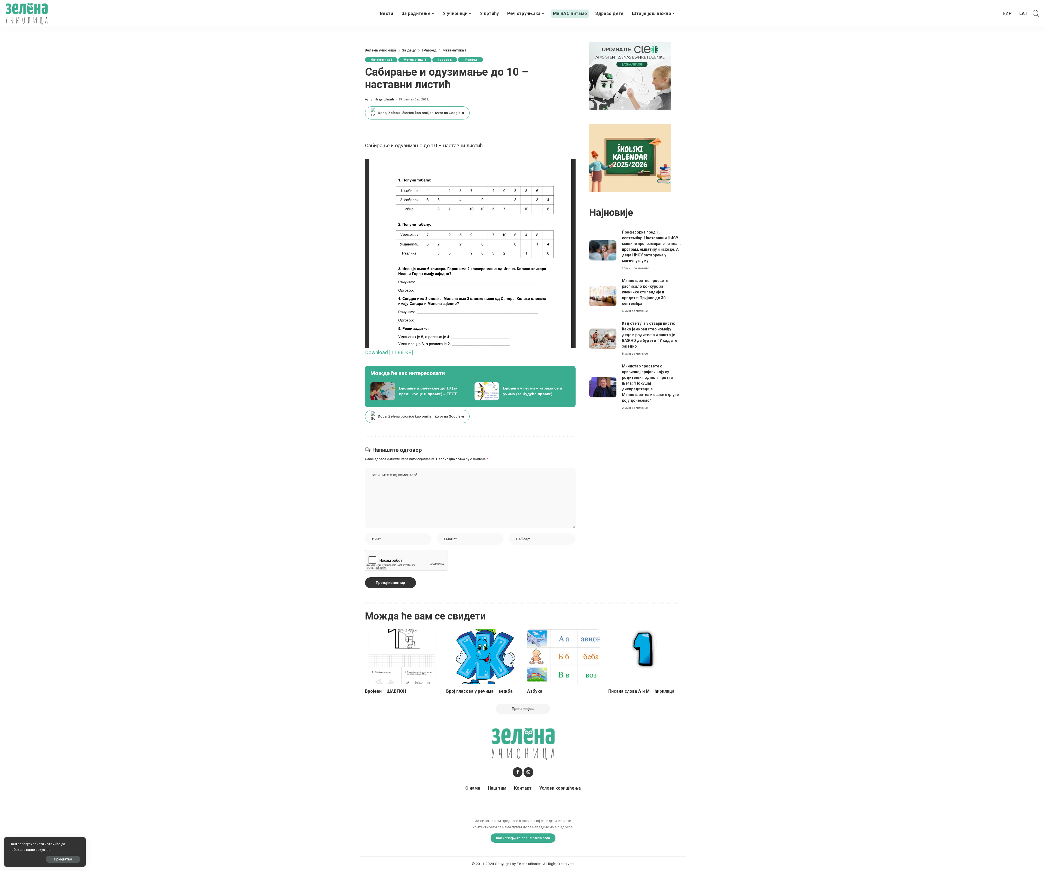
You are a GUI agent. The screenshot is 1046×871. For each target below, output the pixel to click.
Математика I (381, 60)
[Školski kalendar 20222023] (630, 157)
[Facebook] (517, 772)
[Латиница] (1024, 13)
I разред (445, 60)
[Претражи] (1036, 13)
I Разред (470, 60)
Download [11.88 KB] (389, 352)
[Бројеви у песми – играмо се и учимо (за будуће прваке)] (522, 391)
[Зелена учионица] (26, 13)
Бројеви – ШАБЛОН (385, 691)
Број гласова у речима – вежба (479, 691)
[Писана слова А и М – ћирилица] (644, 656)
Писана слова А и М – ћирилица (641, 691)
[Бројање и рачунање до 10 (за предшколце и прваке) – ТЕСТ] (418, 391)
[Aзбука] (563, 656)
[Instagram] (528, 772)
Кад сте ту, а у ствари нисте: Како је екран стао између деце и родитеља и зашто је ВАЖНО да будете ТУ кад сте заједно (649, 334)
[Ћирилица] (1007, 13)
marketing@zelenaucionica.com (523, 838)
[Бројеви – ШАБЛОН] (401, 656)
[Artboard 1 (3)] (630, 75)
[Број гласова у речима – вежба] (482, 656)
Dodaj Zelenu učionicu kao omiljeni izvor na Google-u (421, 113)
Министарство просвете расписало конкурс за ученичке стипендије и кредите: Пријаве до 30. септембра (645, 292)
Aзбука (534, 691)
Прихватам (63, 859)
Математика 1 (415, 60)
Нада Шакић (384, 99)
